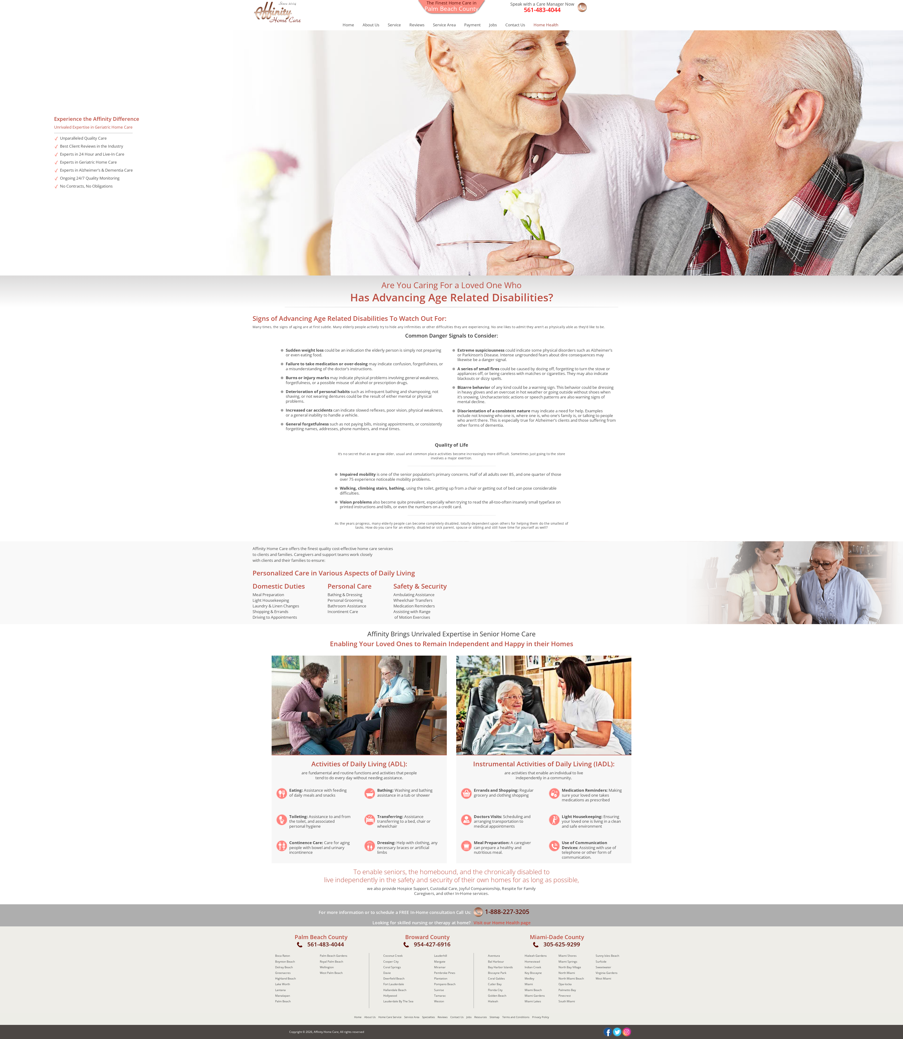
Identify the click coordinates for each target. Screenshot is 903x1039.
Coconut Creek (393, 956)
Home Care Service (389, 1017)
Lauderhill (440, 956)
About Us (371, 25)
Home (348, 25)
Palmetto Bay (567, 990)
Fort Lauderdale (393, 984)
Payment (472, 25)
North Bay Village (569, 967)
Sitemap (494, 1017)
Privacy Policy (540, 1017)
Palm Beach (283, 1001)
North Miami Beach (571, 978)
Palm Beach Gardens (333, 956)
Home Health (546, 25)
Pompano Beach (444, 984)
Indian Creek (533, 967)
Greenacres (283, 973)
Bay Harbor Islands (500, 967)
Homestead (532, 962)
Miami (529, 984)
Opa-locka (565, 984)
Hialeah (493, 1001)
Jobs (493, 25)
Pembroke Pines (444, 973)
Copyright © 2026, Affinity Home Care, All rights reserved (326, 1032)
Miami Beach (533, 990)
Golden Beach (497, 996)
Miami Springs (567, 962)
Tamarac (440, 996)
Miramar (440, 967)
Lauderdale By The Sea (398, 1001)
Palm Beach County (321, 937)
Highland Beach (285, 978)
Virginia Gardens (607, 973)
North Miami (566, 973)
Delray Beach (284, 967)
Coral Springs (392, 967)
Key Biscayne (533, 973)
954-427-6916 (432, 944)
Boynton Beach (285, 962)
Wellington (327, 967)
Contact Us (515, 25)
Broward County (427, 937)
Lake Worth (282, 984)
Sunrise (439, 990)
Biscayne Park (497, 973)
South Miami (566, 1001)
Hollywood (390, 996)
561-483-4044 (325, 944)
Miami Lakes (533, 1001)
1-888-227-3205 (507, 911)
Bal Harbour (496, 962)
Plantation (440, 978)
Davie (387, 973)
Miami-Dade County (557, 937)
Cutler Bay (495, 984)
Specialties (428, 1017)
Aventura (494, 956)
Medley (529, 978)
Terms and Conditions (515, 1017)
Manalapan (282, 996)
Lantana (280, 990)
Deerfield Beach (393, 978)
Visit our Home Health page (501, 922)
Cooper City (391, 962)
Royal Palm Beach (331, 962)
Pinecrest (564, 996)
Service (394, 25)
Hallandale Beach (394, 990)
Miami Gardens (535, 996)
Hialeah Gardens (536, 956)
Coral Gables (496, 978)
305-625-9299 (561, 944)
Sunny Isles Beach (607, 956)
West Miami (603, 978)
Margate (439, 962)
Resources (480, 1017)
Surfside (601, 962)
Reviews (416, 25)
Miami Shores (567, 956)
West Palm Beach (331, 973)
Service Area (444, 25)
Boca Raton (282, 956)
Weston (439, 1001)
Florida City (495, 990)
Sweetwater (603, 967)
